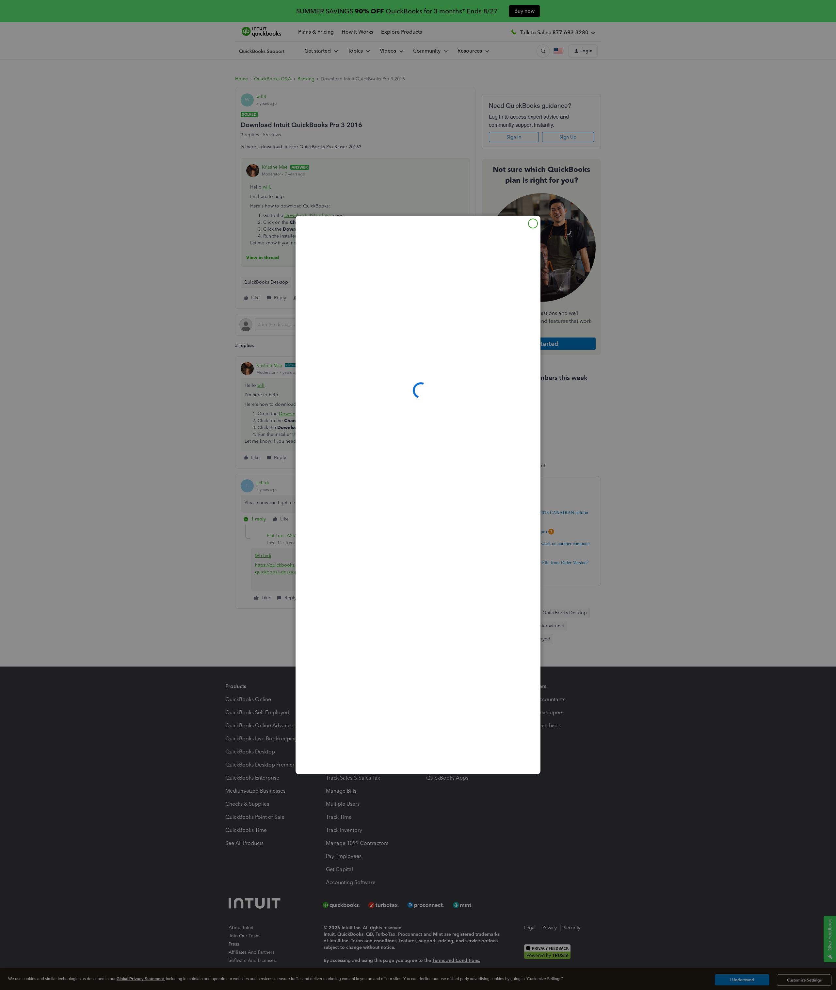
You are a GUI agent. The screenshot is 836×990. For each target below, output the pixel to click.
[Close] (533, 223)
